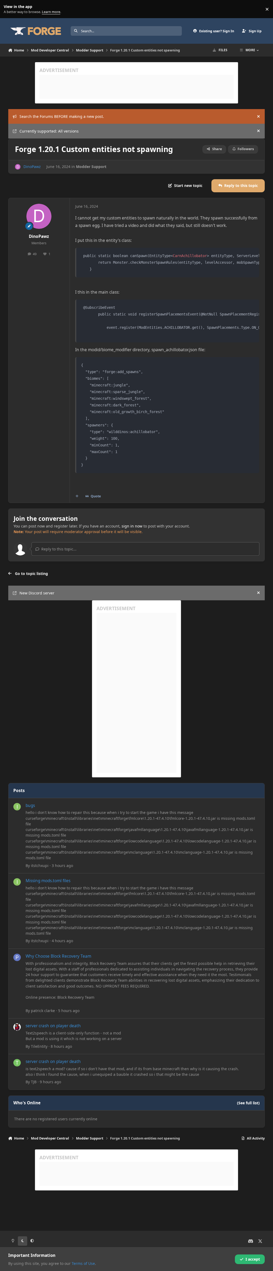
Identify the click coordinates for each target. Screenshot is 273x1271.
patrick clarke (43, 1010)
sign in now (132, 526)
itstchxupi (40, 865)
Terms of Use (83, 1263)
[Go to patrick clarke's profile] (17, 957)
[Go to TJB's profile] (17, 1062)
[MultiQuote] (77, 496)
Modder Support (91, 166)
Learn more (10, 9)
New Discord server (36, 592)
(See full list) (248, 1102)
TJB (34, 1081)
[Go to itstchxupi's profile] (17, 806)
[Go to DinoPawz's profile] (18, 167)
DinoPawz (32, 166)
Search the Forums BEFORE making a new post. (61, 116)
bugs (30, 805)
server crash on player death (53, 1026)
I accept (253, 1259)
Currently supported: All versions (49, 131)
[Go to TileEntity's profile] (17, 1027)
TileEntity (39, 1046)
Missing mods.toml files (48, 881)
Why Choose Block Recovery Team (58, 956)
